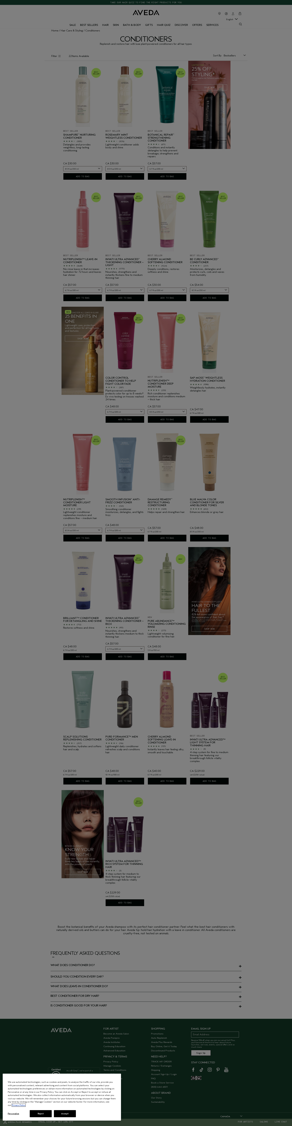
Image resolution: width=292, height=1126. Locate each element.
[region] (62, 1097)
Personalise (13, 1113)
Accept (65, 1113)
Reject (41, 1113)
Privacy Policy (18, 1105)
